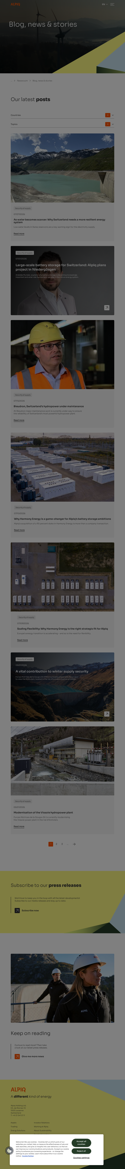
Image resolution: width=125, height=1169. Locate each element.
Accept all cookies (81, 1142)
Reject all (81, 1151)
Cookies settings (81, 1158)
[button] (9, 1151)
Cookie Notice (28, 1156)
